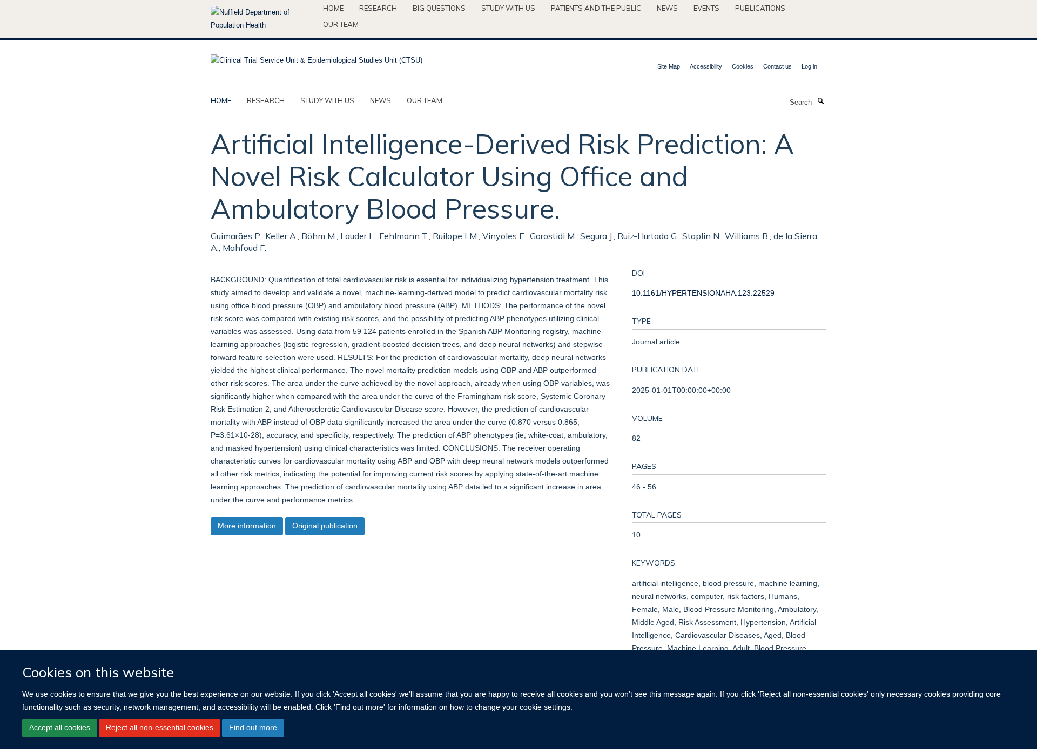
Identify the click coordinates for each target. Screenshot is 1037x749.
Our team (341, 24)
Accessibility (706, 66)
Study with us (508, 8)
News (667, 8)
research (266, 100)
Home (333, 8)
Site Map (668, 66)
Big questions (439, 8)
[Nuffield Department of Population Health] (263, 19)
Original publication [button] (325, 525)
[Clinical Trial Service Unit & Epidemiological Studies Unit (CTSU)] (316, 57)
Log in (809, 66)
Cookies (742, 66)
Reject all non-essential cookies (159, 727)
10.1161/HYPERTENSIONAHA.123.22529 (703, 293)
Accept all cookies (59, 727)
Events (706, 8)
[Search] (820, 101)
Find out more (253, 727)
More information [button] (247, 525)
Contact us (777, 66)
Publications (760, 8)
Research (378, 8)
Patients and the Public (596, 8)
